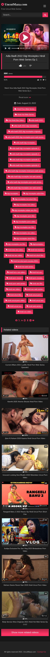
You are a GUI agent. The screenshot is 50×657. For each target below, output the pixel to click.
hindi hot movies (36, 250)
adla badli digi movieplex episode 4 (25, 165)
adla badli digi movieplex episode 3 (25, 160)
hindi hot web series (25, 267)
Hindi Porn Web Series (25, 109)
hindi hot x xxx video (17, 272)
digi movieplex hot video (25, 205)
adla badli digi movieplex (25, 143)
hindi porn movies (35, 278)
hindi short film (15, 295)
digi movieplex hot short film (25, 199)
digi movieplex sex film (25, 227)
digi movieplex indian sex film (25, 210)
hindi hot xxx (37, 272)
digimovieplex (38, 244)
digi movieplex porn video (25, 222)
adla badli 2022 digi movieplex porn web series (25, 137)
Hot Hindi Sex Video (16, 120)
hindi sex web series (35, 289)
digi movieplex (12, 193)
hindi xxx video (25, 312)
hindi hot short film (36, 255)
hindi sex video (14, 289)
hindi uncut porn (35, 295)
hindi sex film (37, 283)
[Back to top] (42, 649)
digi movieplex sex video (25, 233)
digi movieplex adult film (34, 193)
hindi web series (35, 306)
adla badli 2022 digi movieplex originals (25, 131)
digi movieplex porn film (26, 216)
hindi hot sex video (15, 255)
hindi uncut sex (37, 300)
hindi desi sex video (15, 250)
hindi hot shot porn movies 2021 (25, 261)
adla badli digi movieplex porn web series (25, 182)
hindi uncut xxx (15, 306)
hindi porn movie (15, 278)
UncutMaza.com (15, 4)
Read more (24, 97)
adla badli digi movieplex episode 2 (25, 154)
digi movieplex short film (25, 238)
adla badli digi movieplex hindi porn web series (25, 171)
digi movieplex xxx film (16, 244)
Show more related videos (25, 632)
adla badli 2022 (37, 120)
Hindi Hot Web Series (25, 114)
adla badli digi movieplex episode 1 (25, 148)
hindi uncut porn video (16, 300)
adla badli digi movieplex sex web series (25, 188)
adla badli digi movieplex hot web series (25, 176)
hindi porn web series (17, 283)
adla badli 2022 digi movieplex (25, 126)
